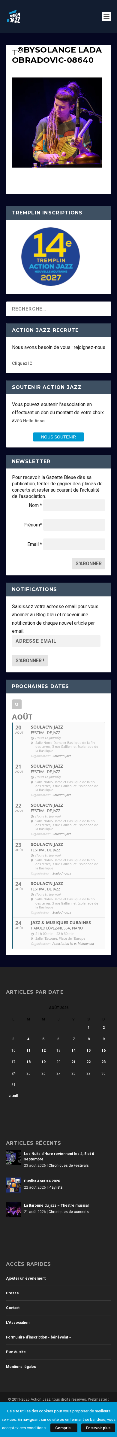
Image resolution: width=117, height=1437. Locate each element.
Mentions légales (21, 1367)
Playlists (56, 1187)
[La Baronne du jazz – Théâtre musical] (13, 1209)
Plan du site (16, 1352)
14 (73, 1050)
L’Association (17, 1322)
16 (103, 1050)
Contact (13, 1308)
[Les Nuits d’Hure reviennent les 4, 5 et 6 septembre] (13, 1157)
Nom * (35, 505)
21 (73, 1062)
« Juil (13, 1096)
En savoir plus (98, 1428)
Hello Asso (34, 420)
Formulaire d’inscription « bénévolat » (38, 1337)
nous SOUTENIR (58, 437)
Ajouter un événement (26, 1278)
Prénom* (32, 525)
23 (103, 1062)
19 (43, 1062)
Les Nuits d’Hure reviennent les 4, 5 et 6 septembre (59, 1156)
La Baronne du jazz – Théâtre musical (56, 1205)
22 (88, 1062)
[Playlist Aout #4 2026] (13, 1185)
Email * (34, 544)
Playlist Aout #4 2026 (42, 1181)
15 (88, 1050)
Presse (12, 1293)
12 (43, 1050)
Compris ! (64, 1428)
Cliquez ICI (23, 363)
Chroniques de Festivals (69, 1165)
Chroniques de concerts (69, 1212)
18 (28, 1062)
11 (28, 1050)
